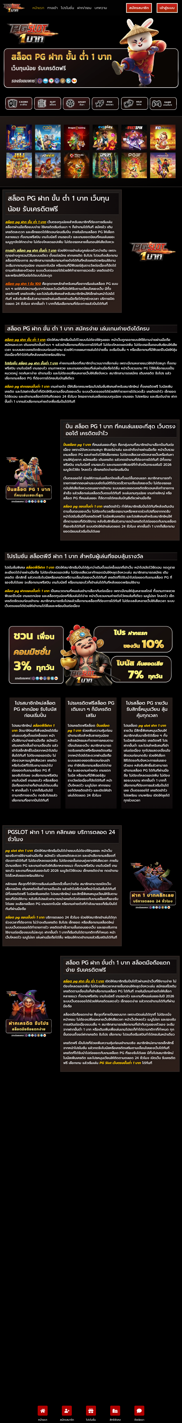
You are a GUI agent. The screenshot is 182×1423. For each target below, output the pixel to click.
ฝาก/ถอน (84, 7)
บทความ (101, 7)
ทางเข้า (52, 7)
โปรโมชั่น (67, 7)
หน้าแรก (38, 7)
